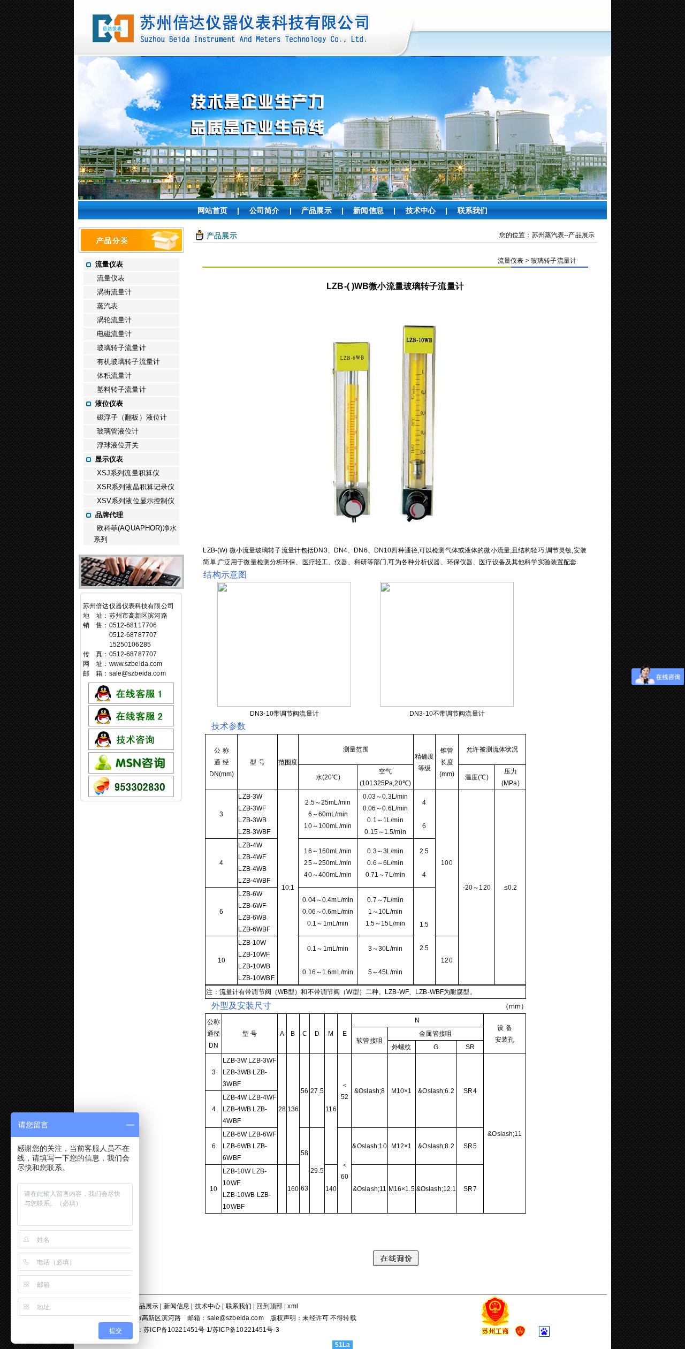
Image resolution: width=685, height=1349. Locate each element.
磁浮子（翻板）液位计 (132, 417)
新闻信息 (368, 210)
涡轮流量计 (114, 320)
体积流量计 (114, 376)
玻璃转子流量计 (121, 348)
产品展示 (316, 210)
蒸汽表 (107, 306)
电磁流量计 (114, 334)
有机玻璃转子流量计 (128, 362)
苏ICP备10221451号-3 (245, 1329)
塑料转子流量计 (121, 389)
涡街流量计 (114, 292)
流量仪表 (111, 278)
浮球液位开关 (118, 445)
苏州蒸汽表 (548, 235)
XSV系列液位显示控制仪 (136, 501)
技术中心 (421, 210)
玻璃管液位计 (118, 431)
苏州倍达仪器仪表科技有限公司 (128, 606)
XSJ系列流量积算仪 (128, 473)
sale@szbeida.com (137, 673)
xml (292, 1306)
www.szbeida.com (136, 664)
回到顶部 (269, 1306)
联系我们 (473, 210)
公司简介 (264, 210)
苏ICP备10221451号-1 (176, 1329)
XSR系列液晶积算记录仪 (136, 487)
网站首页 (212, 210)
